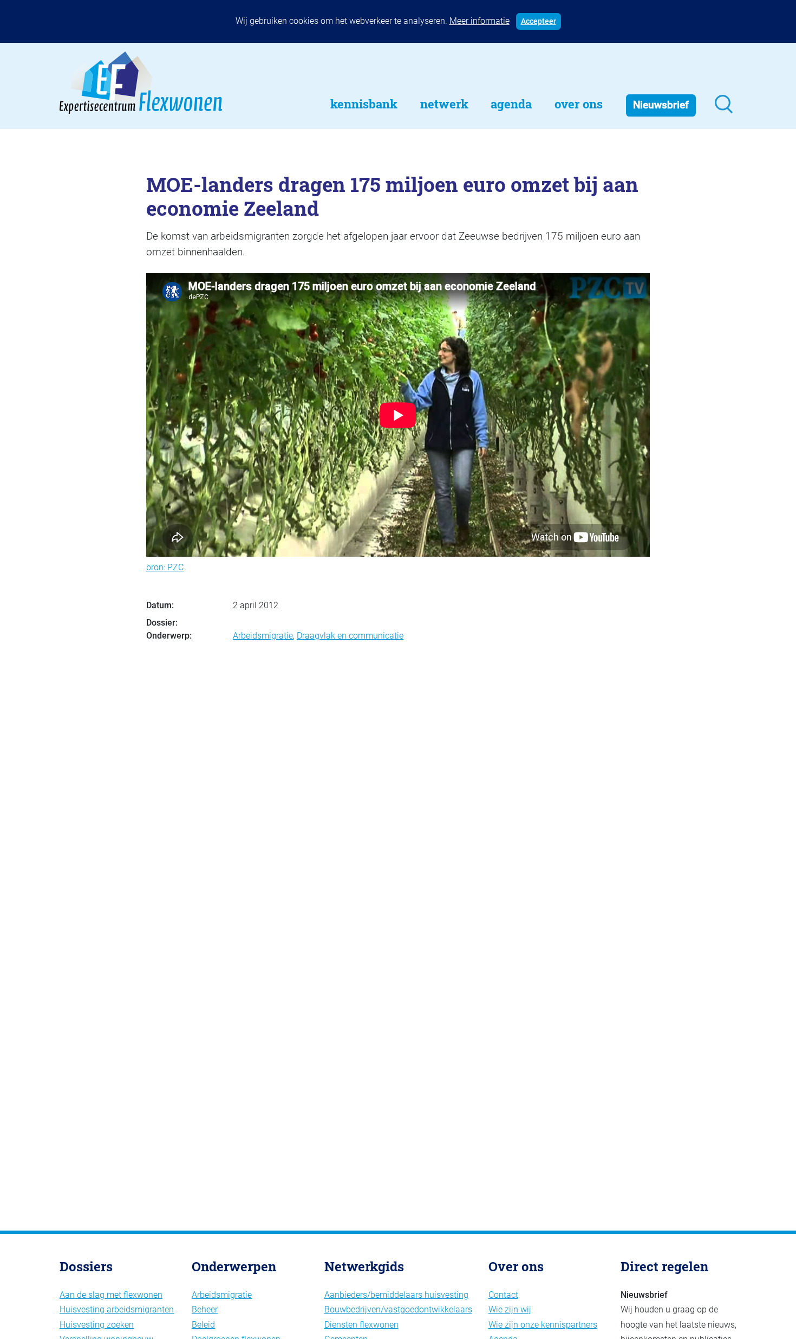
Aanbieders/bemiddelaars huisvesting (396, 1295)
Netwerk (444, 104)
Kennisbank (363, 104)
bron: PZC (165, 567)
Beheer (205, 1309)
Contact (503, 1295)
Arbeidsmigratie (263, 635)
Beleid (203, 1324)
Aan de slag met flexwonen (111, 1295)
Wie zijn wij (509, 1309)
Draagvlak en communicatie (350, 635)
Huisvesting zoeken (97, 1324)
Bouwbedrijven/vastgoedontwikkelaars (398, 1309)
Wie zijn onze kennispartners (542, 1324)
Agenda (511, 104)
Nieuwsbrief (661, 105)
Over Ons (578, 104)
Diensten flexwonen (361, 1324)
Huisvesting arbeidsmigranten (117, 1309)
